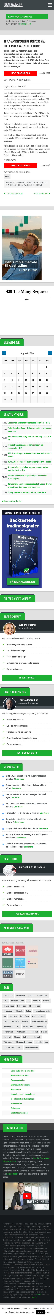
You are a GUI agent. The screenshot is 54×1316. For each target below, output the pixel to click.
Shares (17, 1037)
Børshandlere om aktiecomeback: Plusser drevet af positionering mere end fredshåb (30, 485)
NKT (18, 1027)
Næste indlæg (40, 193)
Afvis (47, 1312)
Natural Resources (39, 1021)
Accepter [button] (40, 1312)
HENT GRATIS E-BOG (20, 73)
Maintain (15, 1021)
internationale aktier (42, 1011)
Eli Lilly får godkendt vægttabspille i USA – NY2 (29, 423)
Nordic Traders (12, 1174)
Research (7, 1037)
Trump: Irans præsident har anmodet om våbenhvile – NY (25, 446)
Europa (37, 1006)
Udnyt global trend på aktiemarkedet (22, 828)
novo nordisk (28, 1027)
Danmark (36, 1001)
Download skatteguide (27, 914)
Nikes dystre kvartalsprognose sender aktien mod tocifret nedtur (28, 468)
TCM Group (8, 1042)
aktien (31, 996)
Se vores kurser (27, 678)
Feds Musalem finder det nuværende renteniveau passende (29, 429)
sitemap (34, 1297)
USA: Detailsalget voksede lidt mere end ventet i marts (29, 455)
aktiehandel (8, 996)
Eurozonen (8, 1011)
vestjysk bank (9, 1047)
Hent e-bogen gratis (27, 753)
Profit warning (22, 1032)
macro (6, 1021)
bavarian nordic (17, 1001)
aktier (6, 1001)
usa (46, 1042)
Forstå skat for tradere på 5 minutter (22, 813)
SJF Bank (26, 1037)
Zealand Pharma (31, 1047)
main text (25, 1021)
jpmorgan (13, 1016)
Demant (46, 1001)
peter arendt (8, 1032)
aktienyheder (42, 996)
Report (44, 1032)
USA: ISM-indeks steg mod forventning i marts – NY (29, 438)
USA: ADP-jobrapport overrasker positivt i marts (29, 462)
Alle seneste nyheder (11, 501)
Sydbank (37, 1037)
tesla (7, 177)
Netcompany (8, 1027)
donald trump (9, 1006)
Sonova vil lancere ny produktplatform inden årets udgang (27, 477)
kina (33, 1016)
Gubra (28, 1011)
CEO (28, 1001)
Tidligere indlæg (15, 193)
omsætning (41, 1027)
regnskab (34, 1032)
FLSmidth (19, 1011)
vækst (19, 1047)
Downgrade (21, 1006)
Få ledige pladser (24, 24)
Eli (30, 1006)
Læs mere (19, 779)
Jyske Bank (24, 1016)
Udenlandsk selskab (23, 1042)
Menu (50, 5)
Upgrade (38, 1042)
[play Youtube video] (27, 1196)
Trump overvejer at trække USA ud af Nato (27, 492)
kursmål (42, 1016)
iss (5, 1016)
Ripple (38, 1295)
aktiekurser (20, 996)
